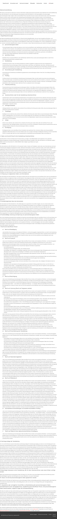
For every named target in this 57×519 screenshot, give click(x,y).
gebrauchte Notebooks (4, 510)
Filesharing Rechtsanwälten (25, 510)
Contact (45, 3)
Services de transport (24, 3)
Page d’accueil (6, 3)
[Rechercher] (28, 6)
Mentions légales (33, 514)
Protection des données (42, 514)
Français (54, 516)
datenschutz (35, 509)
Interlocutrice (39, 3)
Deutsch (54, 514)
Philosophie (32, 3)
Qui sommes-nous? (14, 3)
